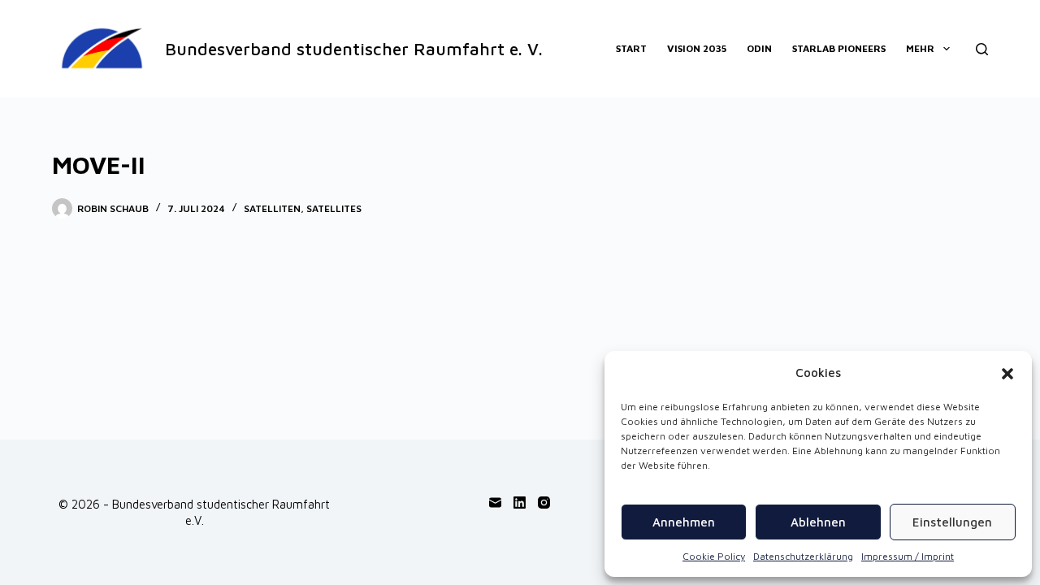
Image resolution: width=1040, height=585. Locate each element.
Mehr (920, 48)
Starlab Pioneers (839, 48)
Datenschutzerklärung (803, 556)
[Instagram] (544, 502)
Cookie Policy (713, 556)
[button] (1007, 374)
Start (631, 48)
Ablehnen (818, 522)
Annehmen (683, 522)
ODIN (759, 48)
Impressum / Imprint (907, 556)
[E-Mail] (495, 502)
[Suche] (982, 49)
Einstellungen (952, 522)
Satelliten (272, 208)
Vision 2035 (696, 48)
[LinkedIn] (520, 502)
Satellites (334, 208)
